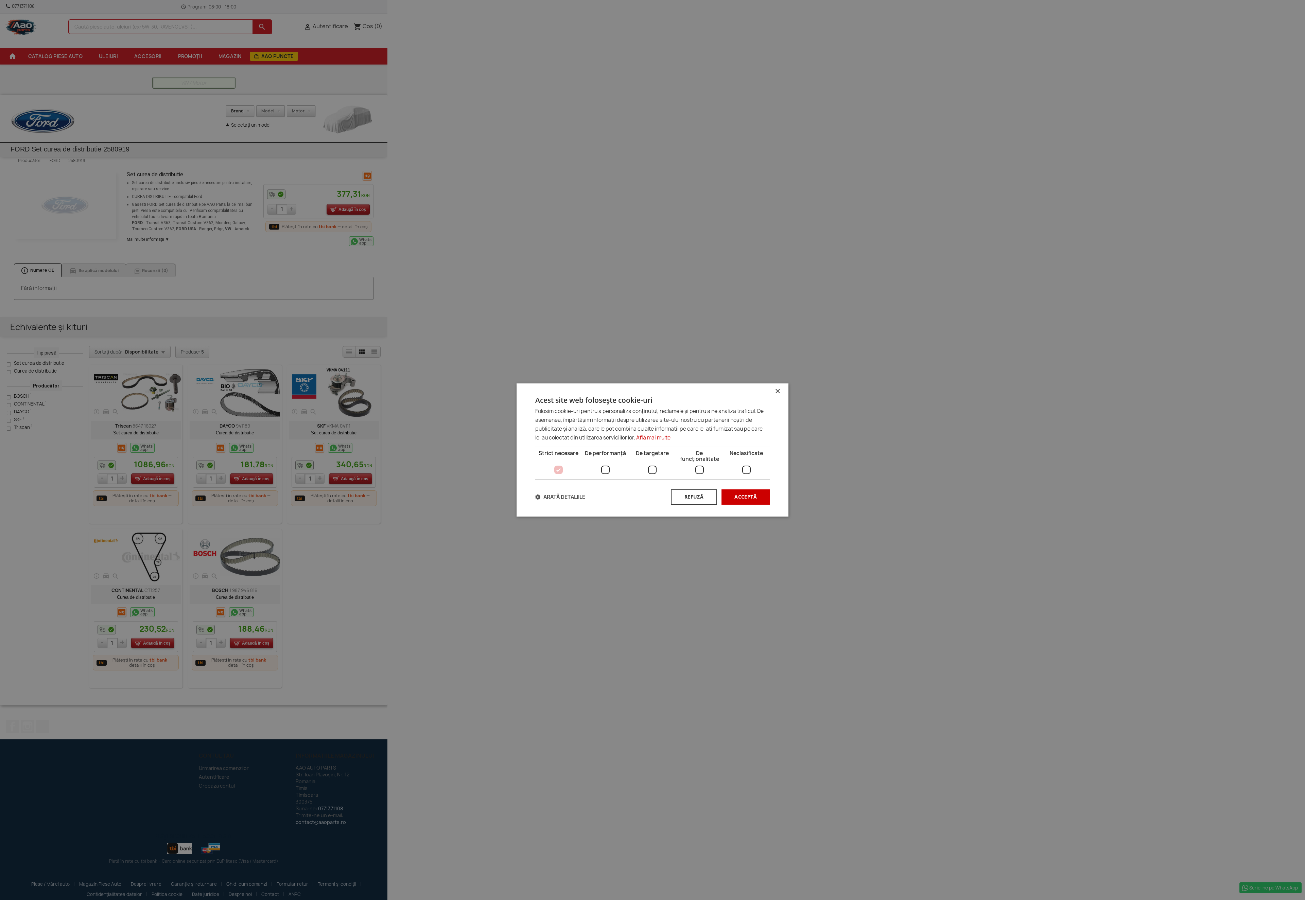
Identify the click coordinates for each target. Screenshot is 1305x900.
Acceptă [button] (745, 496)
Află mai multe (653, 437)
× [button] (777, 391)
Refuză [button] (693, 496)
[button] (560, 497)
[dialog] (652, 450)
